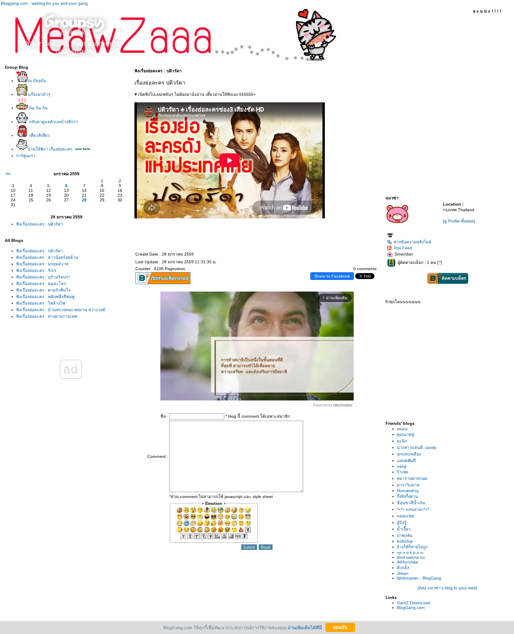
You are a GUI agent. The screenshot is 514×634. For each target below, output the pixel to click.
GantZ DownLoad (413, 602)
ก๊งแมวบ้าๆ (39, 94)
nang (401, 466)
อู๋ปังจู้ (401, 522)
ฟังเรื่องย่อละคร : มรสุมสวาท (42, 264)
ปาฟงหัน (405, 535)
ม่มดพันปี (406, 460)
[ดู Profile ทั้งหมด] (459, 221)
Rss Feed (403, 247)
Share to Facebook (332, 276)
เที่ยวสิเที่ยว (39, 135)
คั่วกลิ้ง (403, 567)
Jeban (402, 573)
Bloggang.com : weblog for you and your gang (44, 3)
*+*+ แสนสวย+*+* (413, 509)
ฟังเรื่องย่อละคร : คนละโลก (41, 283)
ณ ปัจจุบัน (37, 80)
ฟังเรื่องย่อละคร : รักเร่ (36, 270)
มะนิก (402, 441)
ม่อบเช (405, 516)
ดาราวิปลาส (408, 485)
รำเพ (402, 471)
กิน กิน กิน (38, 108)
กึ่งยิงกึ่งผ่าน (407, 496)
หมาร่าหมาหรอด (412, 478)
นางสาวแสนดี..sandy (416, 447)
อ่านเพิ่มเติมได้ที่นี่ (305, 627)
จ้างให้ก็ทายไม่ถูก (412, 546)
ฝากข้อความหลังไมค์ (412, 241)
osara (402, 428)
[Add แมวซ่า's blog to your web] (447, 588)
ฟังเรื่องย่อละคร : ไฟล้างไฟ (40, 303)
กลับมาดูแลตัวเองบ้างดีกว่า (53, 121)
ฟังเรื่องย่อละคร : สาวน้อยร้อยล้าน (47, 257)
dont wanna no (411, 557)
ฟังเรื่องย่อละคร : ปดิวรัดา (39, 224)
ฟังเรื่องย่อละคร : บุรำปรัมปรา (43, 277)
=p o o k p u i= (410, 552)
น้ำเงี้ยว (403, 529)
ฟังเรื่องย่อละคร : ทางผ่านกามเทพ (46, 316)
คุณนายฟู (405, 434)
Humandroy (408, 490)
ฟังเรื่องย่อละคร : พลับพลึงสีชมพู (45, 296)
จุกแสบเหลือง (409, 454)
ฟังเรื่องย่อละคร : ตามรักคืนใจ (43, 290)
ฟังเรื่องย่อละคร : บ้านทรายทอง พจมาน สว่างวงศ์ (60, 309)
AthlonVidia (407, 562)
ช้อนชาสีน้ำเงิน (411, 502)
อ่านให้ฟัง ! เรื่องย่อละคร (50, 149)
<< (8, 173)
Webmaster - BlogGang (419, 578)
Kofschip (405, 541)
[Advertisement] (447, 368)
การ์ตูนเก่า (25, 155)
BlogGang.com (411, 607)
